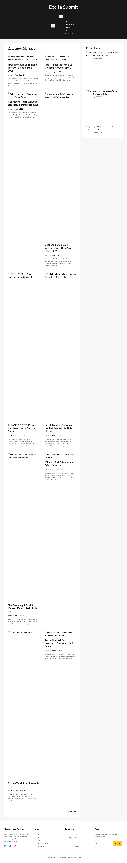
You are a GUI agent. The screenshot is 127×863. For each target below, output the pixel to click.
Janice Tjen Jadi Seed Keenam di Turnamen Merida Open (60, 643)
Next (71, 811)
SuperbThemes (77, 857)
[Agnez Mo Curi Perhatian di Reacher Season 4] (88, 138)
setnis (10, 75)
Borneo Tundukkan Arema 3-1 (23, 785)
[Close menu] (61, 16)
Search (117, 843)
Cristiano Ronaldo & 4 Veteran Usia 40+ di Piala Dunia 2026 (58, 248)
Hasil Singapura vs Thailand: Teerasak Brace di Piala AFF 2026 (23, 68)
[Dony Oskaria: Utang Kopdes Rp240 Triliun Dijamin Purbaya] (88, 70)
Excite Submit (63, 7)
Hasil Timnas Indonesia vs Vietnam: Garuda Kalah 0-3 (59, 66)
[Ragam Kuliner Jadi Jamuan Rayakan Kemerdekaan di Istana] (88, 107)
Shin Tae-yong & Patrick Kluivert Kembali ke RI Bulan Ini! (23, 608)
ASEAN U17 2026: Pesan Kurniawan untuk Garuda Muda (21, 428)
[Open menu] (53, 26)
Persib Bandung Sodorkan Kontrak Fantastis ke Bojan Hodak (59, 428)
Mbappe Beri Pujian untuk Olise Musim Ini (59, 464)
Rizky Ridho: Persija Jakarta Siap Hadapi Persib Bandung (23, 103)
